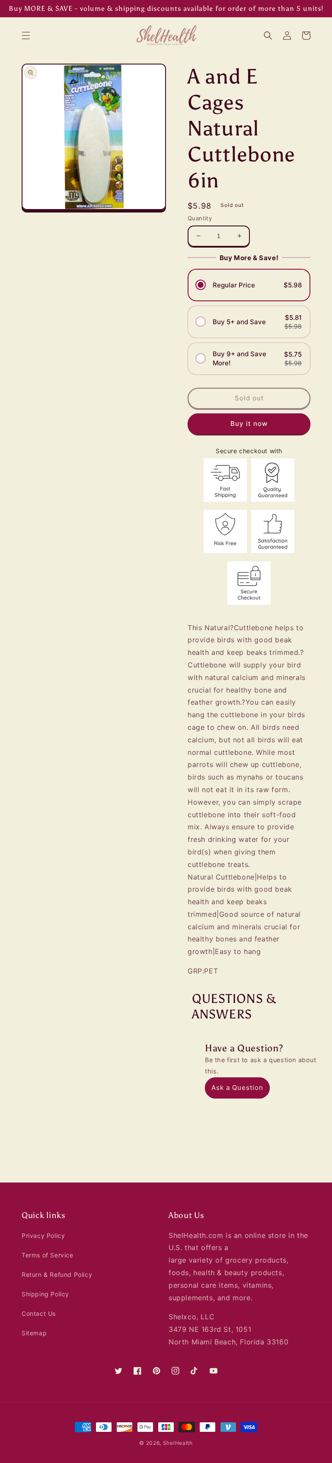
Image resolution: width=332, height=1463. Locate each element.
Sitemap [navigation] (34, 1333)
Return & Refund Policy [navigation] (57, 1274)
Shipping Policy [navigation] (45, 1294)
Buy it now (249, 423)
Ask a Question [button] (237, 1087)
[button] (25, 35)
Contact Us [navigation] (39, 1313)
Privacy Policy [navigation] (43, 1235)
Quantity (200, 218)
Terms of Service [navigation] (47, 1255)
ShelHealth (178, 1443)
